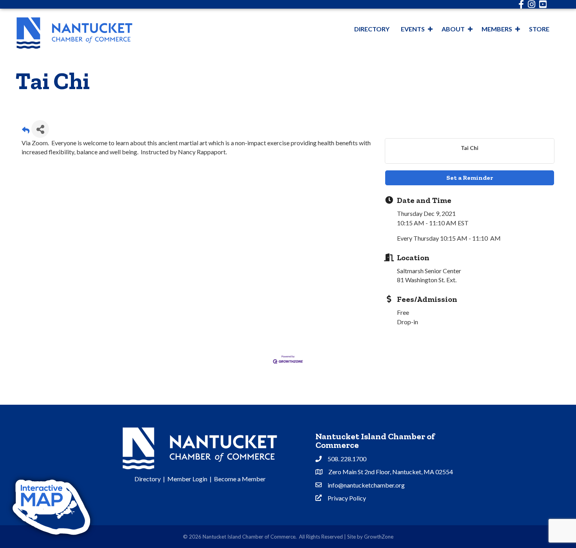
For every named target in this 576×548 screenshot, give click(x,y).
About (453, 29)
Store (539, 29)
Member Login (187, 478)
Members (497, 29)
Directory (371, 29)
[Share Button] (40, 129)
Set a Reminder (469, 177)
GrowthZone (378, 536)
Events (413, 29)
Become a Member (240, 478)
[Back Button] (25, 131)
